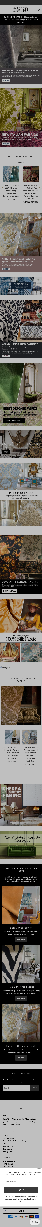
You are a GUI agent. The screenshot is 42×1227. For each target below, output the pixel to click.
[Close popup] (39, 1170)
